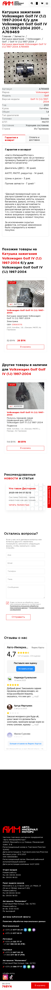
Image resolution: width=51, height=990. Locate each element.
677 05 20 (14, 930)
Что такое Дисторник (22, 489)
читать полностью (19, 505)
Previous (7, 68)
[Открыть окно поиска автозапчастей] (32, 3)
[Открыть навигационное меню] (47, 3)
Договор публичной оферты (17, 917)
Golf (46, 96)
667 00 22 (14, 952)
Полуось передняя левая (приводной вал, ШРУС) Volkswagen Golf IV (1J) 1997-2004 (25, 420)
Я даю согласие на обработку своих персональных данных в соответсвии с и (27, 606)
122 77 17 (13, 941)
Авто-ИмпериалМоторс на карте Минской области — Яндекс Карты (26, 749)
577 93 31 (13, 933)
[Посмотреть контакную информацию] (37, 3)
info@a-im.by (9, 973)
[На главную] (13, 3)
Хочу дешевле (49, 495)
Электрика (12, 321)
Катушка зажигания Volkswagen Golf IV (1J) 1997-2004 (24, 317)
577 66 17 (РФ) (14, 955)
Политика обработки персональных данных (24, 921)
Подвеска (12, 426)
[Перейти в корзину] (42, 3)
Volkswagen (42, 92)
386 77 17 (13, 967)
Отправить (18, 617)
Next (44, 68)
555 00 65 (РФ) (14, 944)
